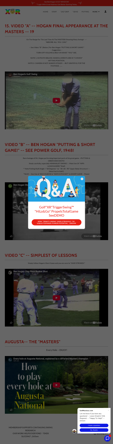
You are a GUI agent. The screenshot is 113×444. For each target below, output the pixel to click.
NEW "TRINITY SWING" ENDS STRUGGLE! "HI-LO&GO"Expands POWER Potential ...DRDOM (56, 222)
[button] (107, 438)
